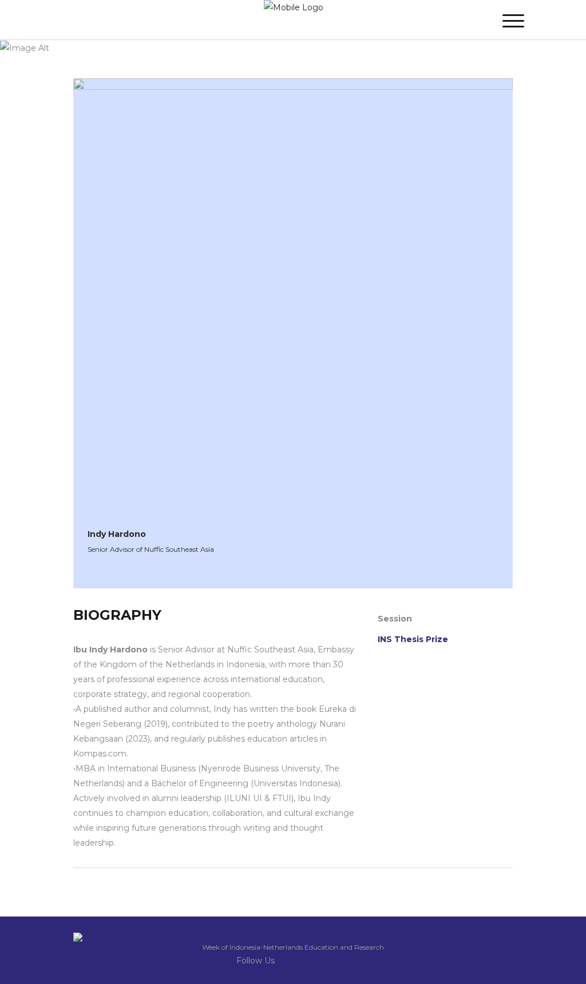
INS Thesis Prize (413, 639)
